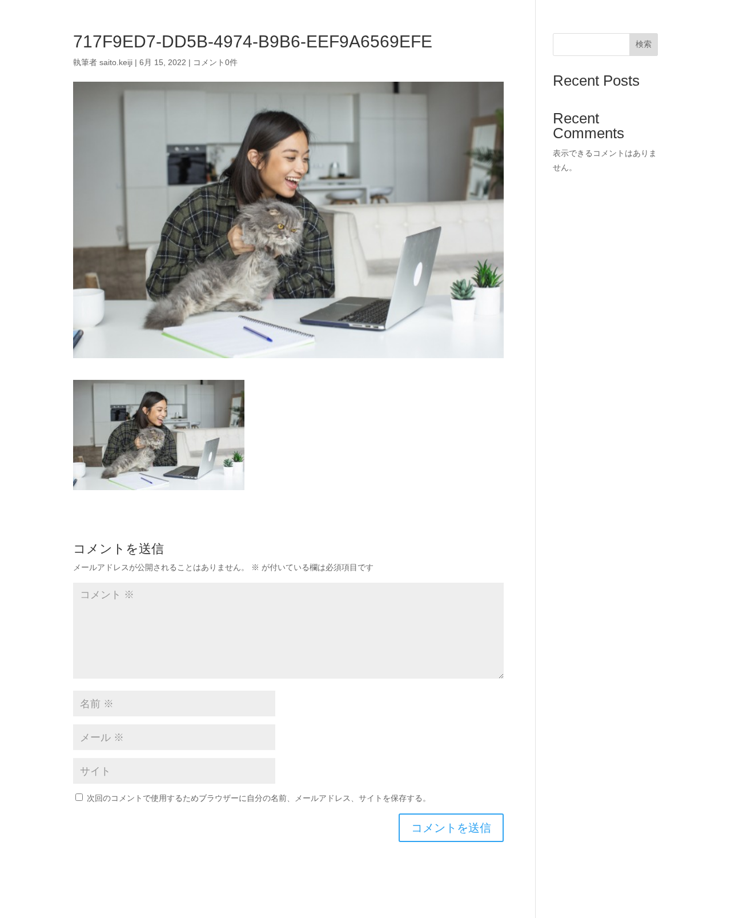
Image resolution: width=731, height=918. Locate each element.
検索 (644, 44)
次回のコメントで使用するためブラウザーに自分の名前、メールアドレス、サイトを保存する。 (259, 798)
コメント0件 (215, 62)
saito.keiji (115, 62)
